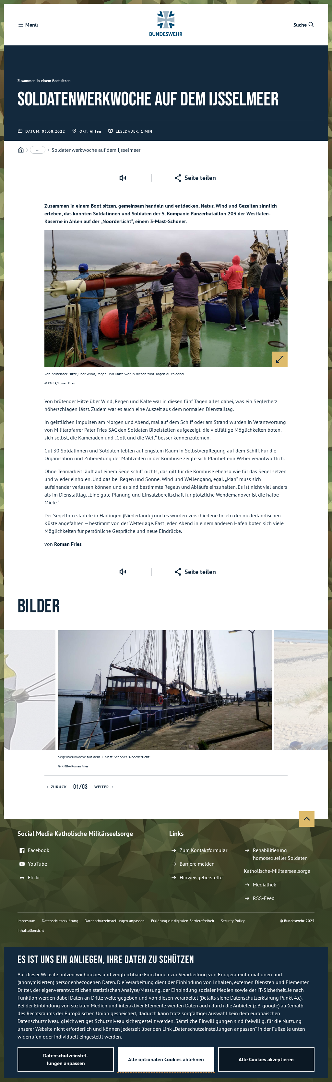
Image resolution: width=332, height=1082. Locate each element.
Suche (300, 24)
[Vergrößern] (280, 359)
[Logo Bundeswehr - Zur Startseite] (166, 24)
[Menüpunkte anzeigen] (37, 150)
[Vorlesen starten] (122, 178)
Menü (31, 24)
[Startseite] (21, 150)
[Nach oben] (306, 819)
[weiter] (320, 703)
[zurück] (11, 703)
